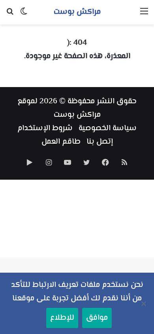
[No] (144, 303)
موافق (97, 318)
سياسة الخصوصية (108, 128)
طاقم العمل (61, 142)
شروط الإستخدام (45, 128)
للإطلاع (62, 318)
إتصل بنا (99, 142)
